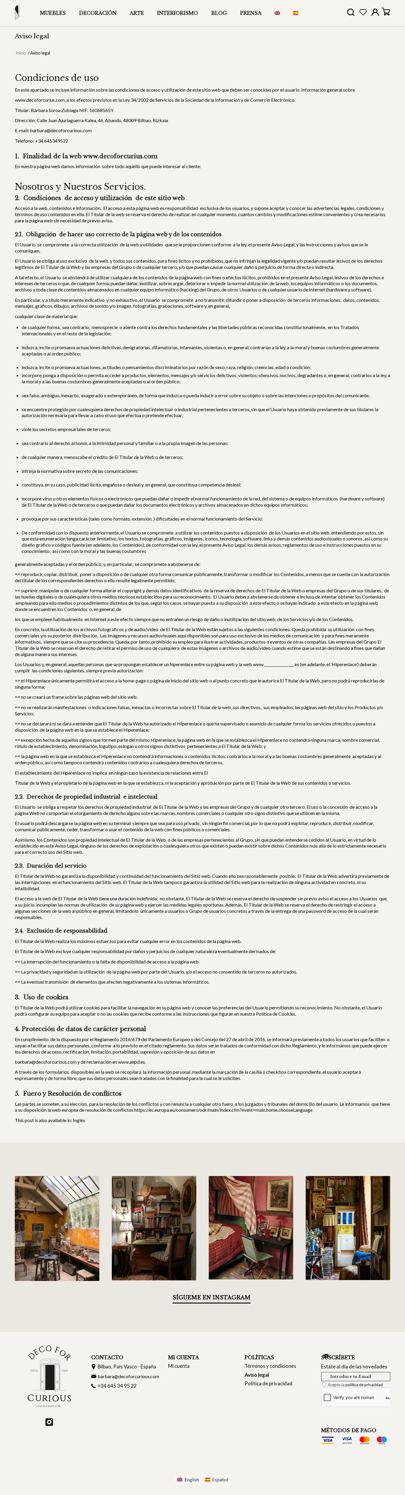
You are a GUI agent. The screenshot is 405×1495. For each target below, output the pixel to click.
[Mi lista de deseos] (363, 13)
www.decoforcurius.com (40, 100)
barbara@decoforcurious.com (128, 1376)
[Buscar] (351, 14)
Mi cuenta (179, 1366)
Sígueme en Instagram (212, 1297)
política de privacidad (364, 1384)
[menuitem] (53, 13)
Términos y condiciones (270, 1366)
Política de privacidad (268, 1383)
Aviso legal (32, 36)
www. (258, 664)
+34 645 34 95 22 (117, 1386)
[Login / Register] (375, 14)
